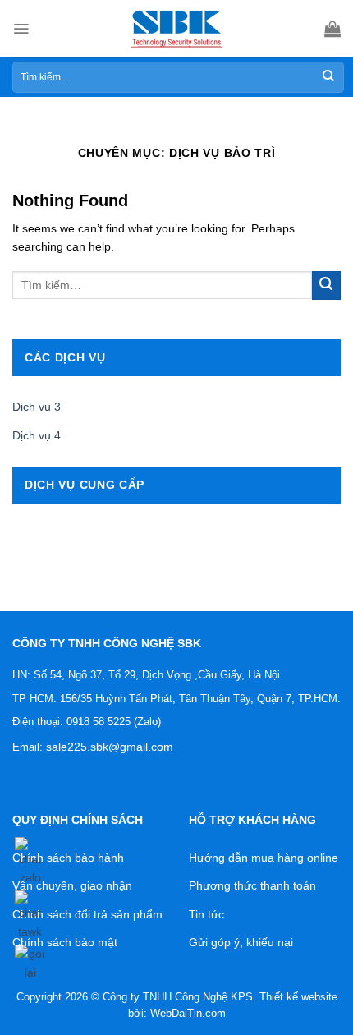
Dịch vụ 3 (36, 406)
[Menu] (21, 29)
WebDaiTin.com (188, 1013)
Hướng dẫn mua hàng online (263, 857)
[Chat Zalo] (30, 858)
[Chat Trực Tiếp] (30, 912)
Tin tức (206, 914)
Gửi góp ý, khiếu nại (241, 942)
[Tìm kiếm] (328, 77)
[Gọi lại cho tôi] (30, 960)
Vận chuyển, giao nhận (72, 885)
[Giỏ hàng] (332, 29)
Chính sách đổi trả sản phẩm (87, 914)
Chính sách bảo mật (64, 942)
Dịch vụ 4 (36, 435)
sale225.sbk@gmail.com (109, 746)
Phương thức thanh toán (252, 885)
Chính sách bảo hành (68, 857)
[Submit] (326, 285)
